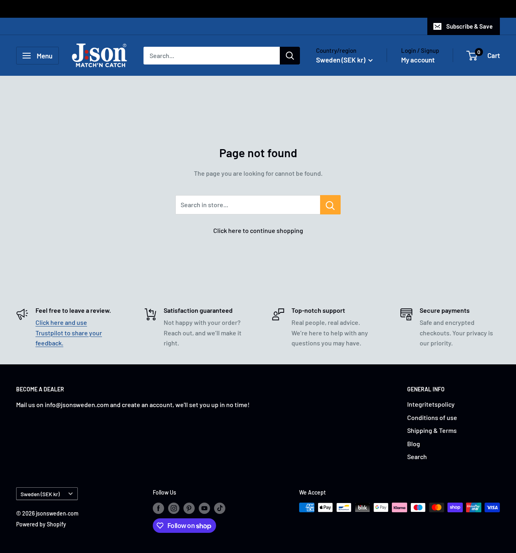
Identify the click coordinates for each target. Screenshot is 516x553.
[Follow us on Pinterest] (189, 508)
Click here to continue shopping (258, 230)
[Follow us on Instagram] (173, 508)
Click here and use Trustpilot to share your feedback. (68, 332)
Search (417, 456)
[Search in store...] (330, 204)
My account (418, 60)
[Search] (290, 55)
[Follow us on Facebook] (158, 508)
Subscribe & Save (469, 26)
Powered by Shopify (41, 524)
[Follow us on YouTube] (204, 508)
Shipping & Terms (432, 430)
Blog (413, 443)
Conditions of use (432, 417)
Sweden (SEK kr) (40, 494)
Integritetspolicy (431, 404)
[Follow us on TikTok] (219, 508)
